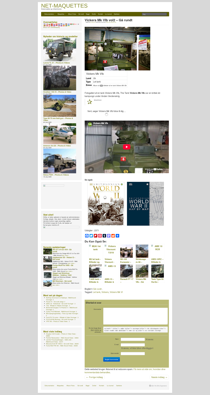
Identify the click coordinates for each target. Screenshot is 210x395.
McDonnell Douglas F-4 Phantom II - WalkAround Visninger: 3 (61, 308)
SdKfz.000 (108, 22)
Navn (117, 339)
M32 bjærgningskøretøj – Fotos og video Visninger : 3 (62, 314)
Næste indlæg (159, 377)
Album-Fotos (72, 14)
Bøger (88, 14)
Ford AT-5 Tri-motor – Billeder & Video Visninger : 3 (62, 317)
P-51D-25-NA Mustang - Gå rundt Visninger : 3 (60, 319)
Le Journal (108, 14)
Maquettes (61, 14)
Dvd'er (94, 14)
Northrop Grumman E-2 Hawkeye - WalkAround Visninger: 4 (61, 299)
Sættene (116, 14)
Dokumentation (49, 14)
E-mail (117, 344)
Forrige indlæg (94, 377)
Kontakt (100, 14)
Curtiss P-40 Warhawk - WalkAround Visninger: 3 (61, 311)
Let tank (96, 292)
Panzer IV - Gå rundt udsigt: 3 (55, 302)
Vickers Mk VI (116, 292)
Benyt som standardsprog (51, 27)
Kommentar (97, 309)
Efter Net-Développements (159, 386)
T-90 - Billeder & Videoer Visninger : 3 (58, 306)
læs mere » (65, 255)
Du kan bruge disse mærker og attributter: (95, 330)
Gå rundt (81, 14)
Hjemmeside (115, 353)
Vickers (105, 292)
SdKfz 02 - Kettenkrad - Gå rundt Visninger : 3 (60, 304)
